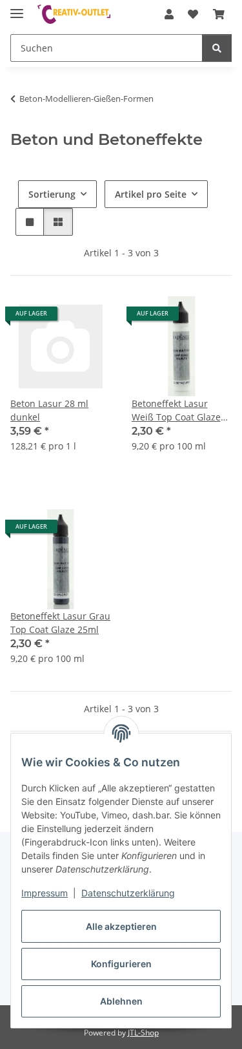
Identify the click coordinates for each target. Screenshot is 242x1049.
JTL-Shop (143, 1032)
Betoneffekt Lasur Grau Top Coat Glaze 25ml (60, 623)
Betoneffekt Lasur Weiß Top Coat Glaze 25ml (176, 410)
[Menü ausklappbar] (16, 8)
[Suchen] (217, 48)
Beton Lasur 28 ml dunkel (49, 410)
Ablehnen (121, 1001)
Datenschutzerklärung (128, 892)
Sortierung (52, 194)
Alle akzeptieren (121, 926)
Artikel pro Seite (151, 194)
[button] (169, 14)
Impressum (44, 892)
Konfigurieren (121, 963)
